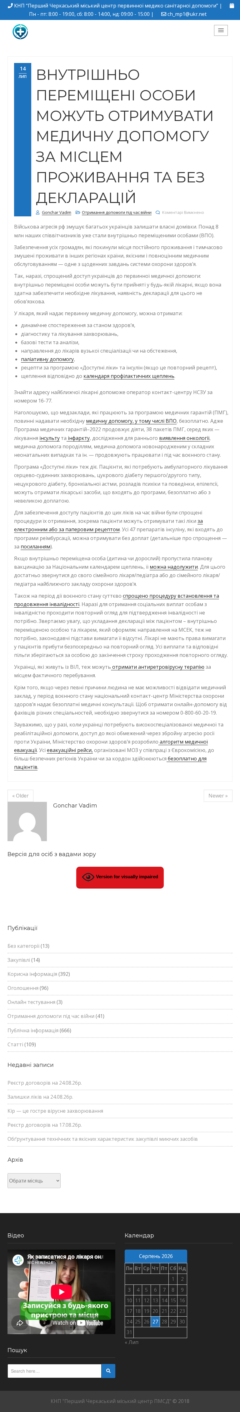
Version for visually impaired (126, 876)
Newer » (218, 795)
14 (164, 1300)
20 (155, 1311)
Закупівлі (19, 960)
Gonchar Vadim (56, 212)
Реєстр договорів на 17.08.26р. (45, 1124)
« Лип (131, 1342)
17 (129, 1311)
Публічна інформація (33, 1030)
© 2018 (180, 1401)
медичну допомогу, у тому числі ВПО (131, 420)
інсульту (49, 438)
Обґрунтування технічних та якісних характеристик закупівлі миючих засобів (103, 1138)
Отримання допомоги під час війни (117, 212)
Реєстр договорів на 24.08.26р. (45, 1082)
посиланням (35, 546)
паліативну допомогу (47, 359)
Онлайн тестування (31, 1002)
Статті (15, 1044)
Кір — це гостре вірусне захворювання (55, 1110)
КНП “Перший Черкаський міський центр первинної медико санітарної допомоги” (116, 5)
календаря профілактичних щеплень (128, 376)
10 (129, 1300)
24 (129, 1321)
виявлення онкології (184, 438)
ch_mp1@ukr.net (187, 14)
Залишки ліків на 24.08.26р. (40, 1096)
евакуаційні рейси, (70, 750)
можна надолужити (174, 566)
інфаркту (78, 438)
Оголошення (23, 988)
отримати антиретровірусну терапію (157, 666)
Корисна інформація (32, 974)
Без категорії (23, 945)
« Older (20, 795)
